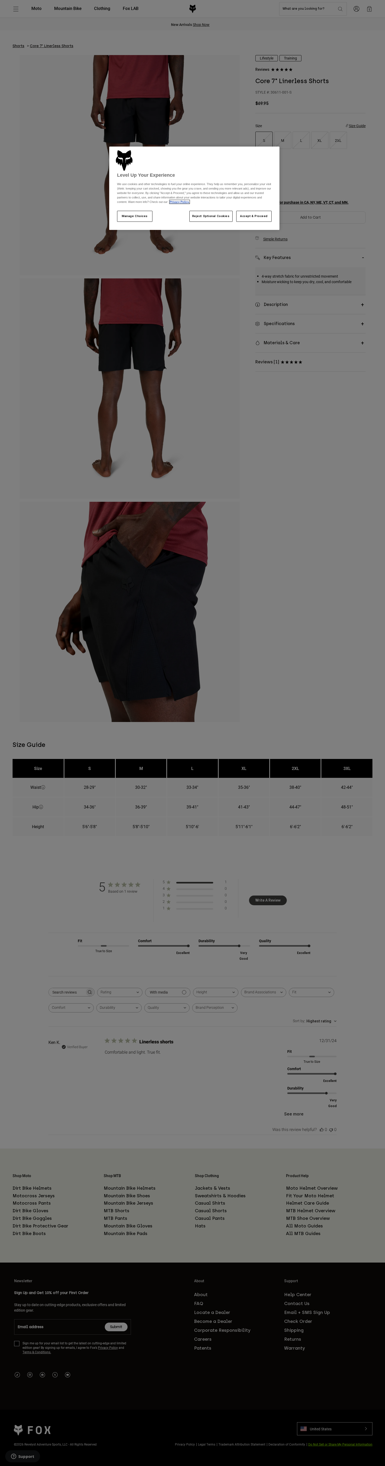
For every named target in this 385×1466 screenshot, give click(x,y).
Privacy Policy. (179, 201)
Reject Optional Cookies (211, 216)
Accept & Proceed (254, 216)
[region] (194, 188)
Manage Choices (135, 216)
